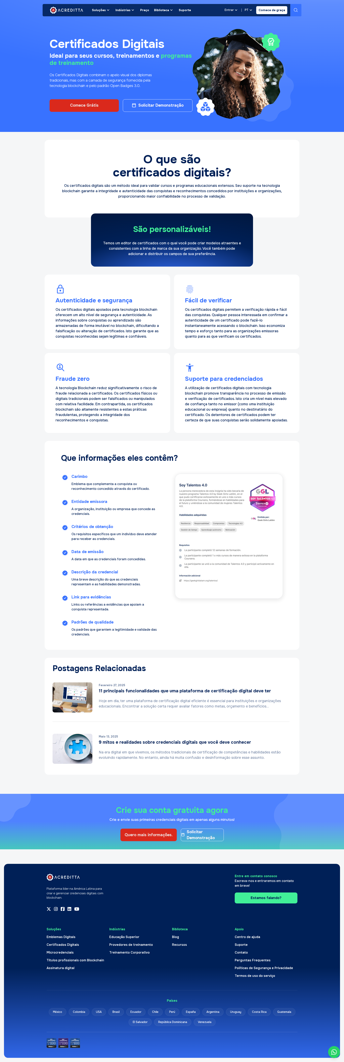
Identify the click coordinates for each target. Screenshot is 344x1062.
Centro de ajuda (247, 937)
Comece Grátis (84, 105)
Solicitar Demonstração (161, 105)
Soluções (99, 10)
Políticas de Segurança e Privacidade (264, 968)
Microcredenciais (60, 952)
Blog (175, 937)
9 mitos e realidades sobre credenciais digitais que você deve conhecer (175, 742)
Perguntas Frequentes (253, 960)
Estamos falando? (266, 898)
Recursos (179, 945)
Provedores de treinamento (131, 945)
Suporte (185, 10)
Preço (144, 10)
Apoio (239, 929)
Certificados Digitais (63, 945)
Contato (241, 952)
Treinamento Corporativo (129, 952)
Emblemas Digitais (61, 937)
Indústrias (122, 10)
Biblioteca (161, 10)
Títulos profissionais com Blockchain (75, 960)
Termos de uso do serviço (255, 976)
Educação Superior (124, 937)
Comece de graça (272, 10)
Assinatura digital (60, 968)
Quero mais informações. (149, 834)
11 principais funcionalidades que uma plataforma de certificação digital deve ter (185, 691)
